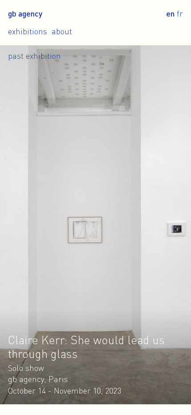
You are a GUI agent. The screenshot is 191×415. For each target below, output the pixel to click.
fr (180, 13)
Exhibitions (27, 31)
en (170, 13)
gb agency (25, 13)
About (62, 31)
